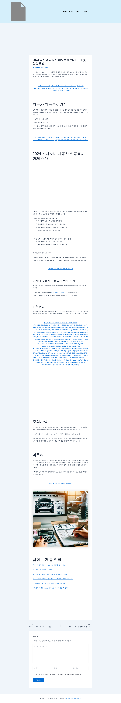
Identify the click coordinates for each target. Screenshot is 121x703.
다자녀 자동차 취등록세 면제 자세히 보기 (60, 269)
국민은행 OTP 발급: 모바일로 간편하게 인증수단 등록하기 (51, 574)
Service (78, 11)
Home (65, 11)
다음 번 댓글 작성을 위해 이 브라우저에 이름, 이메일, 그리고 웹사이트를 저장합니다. (58, 674)
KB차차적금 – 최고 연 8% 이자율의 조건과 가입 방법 (49, 583)
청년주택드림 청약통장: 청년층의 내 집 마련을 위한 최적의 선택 (53, 579)
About (71, 11)
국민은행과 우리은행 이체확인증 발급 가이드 (47, 570)
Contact (85, 11)
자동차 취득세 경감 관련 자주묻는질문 (60, 483)
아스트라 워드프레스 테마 (73, 698)
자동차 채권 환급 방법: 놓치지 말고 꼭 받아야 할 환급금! (50, 588)
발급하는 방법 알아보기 (58, 292)
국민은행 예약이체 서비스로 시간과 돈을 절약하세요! (49, 565)
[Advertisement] (60, 41)
